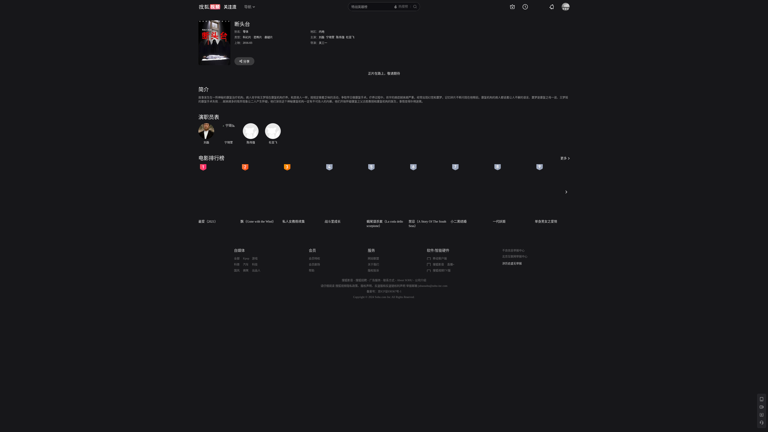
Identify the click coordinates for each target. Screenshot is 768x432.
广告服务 (375, 280)
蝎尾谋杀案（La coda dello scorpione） (385, 224)
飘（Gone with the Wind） (258, 221)
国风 (237, 270)
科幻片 (247, 37)
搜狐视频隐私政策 (346, 285)
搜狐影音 (438, 264)
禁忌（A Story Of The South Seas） (427, 224)
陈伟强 (340, 37)
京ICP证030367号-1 (389, 291)
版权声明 (366, 285)
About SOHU (404, 280)
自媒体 (239, 251)
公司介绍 (420, 280)
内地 (321, 31)
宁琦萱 (330, 37)
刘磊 (321, 37)
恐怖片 (258, 37)
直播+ (450, 264)
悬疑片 (268, 37)
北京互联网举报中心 (514, 256)
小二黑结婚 (459, 221)
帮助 (311, 270)
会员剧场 (314, 264)
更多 (563, 158)
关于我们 (373, 264)
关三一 (323, 42)
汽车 (246, 264)
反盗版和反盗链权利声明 (390, 285)
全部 (237, 258)
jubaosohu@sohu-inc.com (432, 285)
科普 (237, 264)
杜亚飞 (350, 37)
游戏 (255, 258)
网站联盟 (373, 258)
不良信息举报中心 (513, 250)
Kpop (246, 258)
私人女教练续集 (293, 221)
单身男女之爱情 (546, 221)
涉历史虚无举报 (512, 263)
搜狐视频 (209, 6)
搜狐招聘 (361, 280)
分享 (246, 61)
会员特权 (314, 258)
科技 (255, 264)
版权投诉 (373, 270)
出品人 (256, 270)
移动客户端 (440, 258)
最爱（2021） (208, 221)
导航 (247, 7)
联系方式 (388, 280)
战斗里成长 (333, 221)
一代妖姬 (499, 221)
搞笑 (246, 270)
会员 (312, 251)
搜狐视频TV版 (442, 270)
